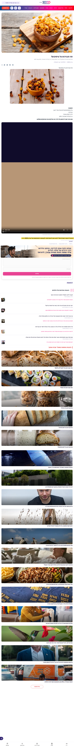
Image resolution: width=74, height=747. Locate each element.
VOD (66, 8)
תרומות (5, 8)
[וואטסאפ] (4, 65)
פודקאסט (60, 8)
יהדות (55, 8)
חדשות (70, 8)
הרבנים (30, 8)
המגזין (51, 8)
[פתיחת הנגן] (1, 738)
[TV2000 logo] (45, 3)
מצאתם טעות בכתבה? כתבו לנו (67, 240)
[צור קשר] (15, 8)
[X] (7, 65)
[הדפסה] (13, 65)
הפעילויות (36, 8)
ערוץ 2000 (70, 62)
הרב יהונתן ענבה (63, 243)
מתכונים (42, 8)
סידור (46, 8)
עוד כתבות (37, 686)
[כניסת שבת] (11, 8)
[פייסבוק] (10, 65)
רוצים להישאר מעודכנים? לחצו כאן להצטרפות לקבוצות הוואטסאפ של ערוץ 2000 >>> (47, 238)
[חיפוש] (19, 8)
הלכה (70, 243)
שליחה (37, 273)
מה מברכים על (53, 243)
